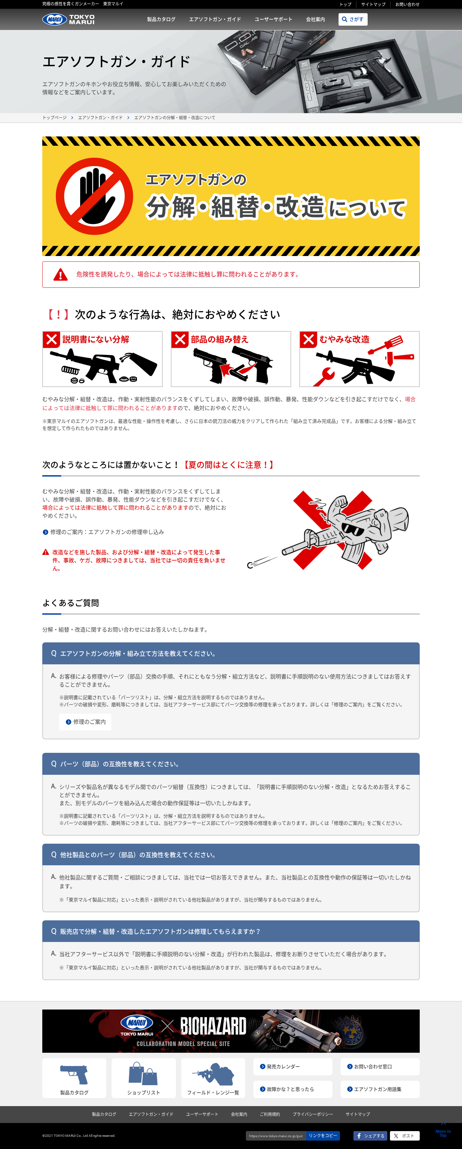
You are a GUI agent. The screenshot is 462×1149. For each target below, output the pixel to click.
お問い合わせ (407, 4)
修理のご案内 (89, 722)
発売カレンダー (283, 1066)
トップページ (54, 118)
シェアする (374, 1136)
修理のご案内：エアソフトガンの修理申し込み (107, 532)
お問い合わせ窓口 (373, 1066)
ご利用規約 (270, 1114)
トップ (345, 4)
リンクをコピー (323, 1135)
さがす (356, 19)
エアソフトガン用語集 (377, 1089)
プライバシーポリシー (313, 1114)
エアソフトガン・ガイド (215, 19)
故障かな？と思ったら (290, 1089)
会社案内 (315, 19)
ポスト (408, 1136)
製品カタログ (161, 19)
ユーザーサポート (274, 19)
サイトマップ (373, 4)
